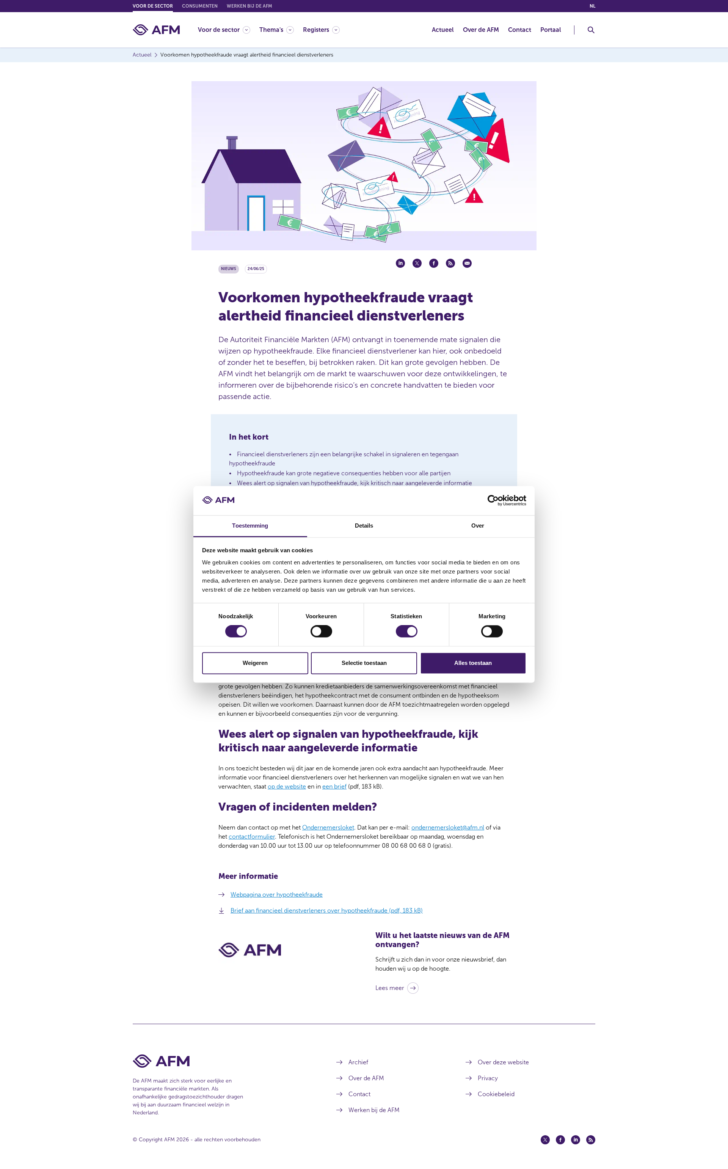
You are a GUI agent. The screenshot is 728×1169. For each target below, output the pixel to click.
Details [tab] (364, 525)
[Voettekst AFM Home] (223, 1061)
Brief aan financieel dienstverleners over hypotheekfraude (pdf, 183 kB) (327, 910)
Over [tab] (477, 525)
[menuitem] (228, 29)
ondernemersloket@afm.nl (447, 827)
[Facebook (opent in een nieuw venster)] (560, 1139)
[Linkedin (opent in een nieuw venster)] (575, 1139)
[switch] (321, 631)
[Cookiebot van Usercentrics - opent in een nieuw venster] (493, 500)
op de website (287, 786)
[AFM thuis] (156, 29)
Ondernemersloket (328, 827)
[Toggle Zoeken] (591, 30)
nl (592, 6)
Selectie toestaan (364, 663)
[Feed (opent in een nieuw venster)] (590, 1139)
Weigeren (255, 663)
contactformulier (252, 836)
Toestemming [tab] (250, 525)
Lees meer (389, 987)
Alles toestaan (473, 663)
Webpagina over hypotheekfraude (277, 894)
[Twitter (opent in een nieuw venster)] (545, 1139)
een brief (334, 786)
